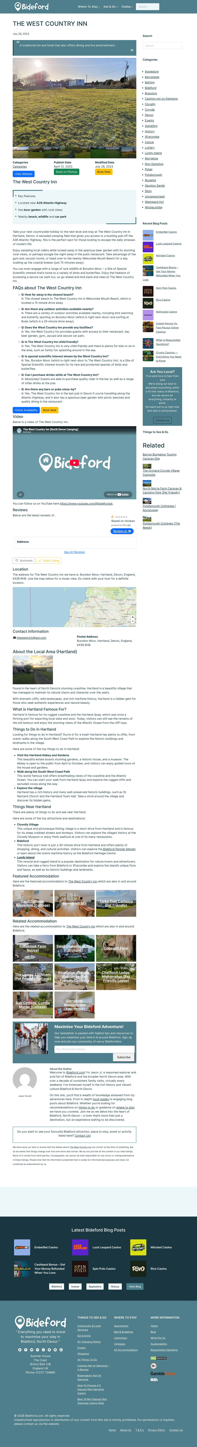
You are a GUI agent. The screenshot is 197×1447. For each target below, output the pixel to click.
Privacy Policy (156, 1430)
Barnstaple (152, 77)
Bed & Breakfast (123, 1331)
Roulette (150, 180)
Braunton (151, 93)
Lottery (150, 147)
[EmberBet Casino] (148, 236)
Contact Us (176, 1430)
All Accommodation (126, 1349)
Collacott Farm (116, 948)
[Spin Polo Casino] (148, 292)
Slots (148, 191)
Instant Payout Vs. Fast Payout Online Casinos (167, 327)
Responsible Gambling (164, 1349)
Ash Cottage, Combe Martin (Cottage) (33, 1005)
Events (149, 120)
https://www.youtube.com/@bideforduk (86, 503)
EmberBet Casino (166, 232)
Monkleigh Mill (74, 903)
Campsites (20, 166)
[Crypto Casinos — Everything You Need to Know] (148, 356)
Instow (149, 142)
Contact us (162, 420)
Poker (149, 169)
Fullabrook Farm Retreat (33, 948)
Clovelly (150, 104)
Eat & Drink (84, 1335)
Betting (150, 82)
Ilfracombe (152, 136)
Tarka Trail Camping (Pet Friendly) (116, 903)
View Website (23, 174)
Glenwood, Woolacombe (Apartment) (74, 1005)
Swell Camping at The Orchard (74, 948)
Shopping (83, 1353)
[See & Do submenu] (117, 6)
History (150, 131)
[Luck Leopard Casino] (148, 248)
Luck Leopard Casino (168, 243)
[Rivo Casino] (148, 304)
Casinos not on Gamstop (161, 98)
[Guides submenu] (132, 6)
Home (154, 1325)
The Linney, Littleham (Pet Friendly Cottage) (32, 976)
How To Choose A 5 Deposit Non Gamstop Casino (90, 1389)
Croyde (150, 109)
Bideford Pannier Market (118, 849)
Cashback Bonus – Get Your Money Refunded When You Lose (49, 1268)
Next (133, 152)
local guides (101, 1099)
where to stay (125, 1107)
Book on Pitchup (66, 171)
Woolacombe (153, 207)
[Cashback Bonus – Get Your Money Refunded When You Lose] (148, 271)
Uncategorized (155, 196)
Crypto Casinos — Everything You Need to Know (168, 356)
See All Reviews (74, 552)
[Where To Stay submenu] (99, 6)
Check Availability (26, 410)
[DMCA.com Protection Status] (159, 1358)
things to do (87, 1107)
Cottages (119, 1343)
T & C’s (139, 1430)
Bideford (150, 87)
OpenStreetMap (122, 626)
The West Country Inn (82, 881)
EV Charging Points (89, 1341)
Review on (120, 531)
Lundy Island (25, 857)
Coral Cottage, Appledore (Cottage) (33, 903)
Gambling (151, 126)
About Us (125, 1430)
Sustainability (159, 1343)
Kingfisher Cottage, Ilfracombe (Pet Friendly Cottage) (74, 976)
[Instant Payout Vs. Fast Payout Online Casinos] (148, 327)
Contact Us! (83, 1135)
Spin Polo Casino (166, 288)
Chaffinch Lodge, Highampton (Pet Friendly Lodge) (116, 976)
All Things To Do (87, 1359)
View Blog (135, 1286)
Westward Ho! (154, 201)
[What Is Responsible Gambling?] (148, 344)
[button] (133, 617)
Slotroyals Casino (166, 311)
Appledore (152, 71)
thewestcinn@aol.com (31, 637)
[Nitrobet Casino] (148, 259)
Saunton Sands (155, 185)
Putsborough (153, 174)
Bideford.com (75, 1072)
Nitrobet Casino (165, 255)
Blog (153, 1331)
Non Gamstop (154, 164)
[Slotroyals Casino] (148, 316)
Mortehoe (151, 158)
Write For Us (158, 1337)
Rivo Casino (163, 299)
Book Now (103, 171)
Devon (149, 115)
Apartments (121, 1325)
